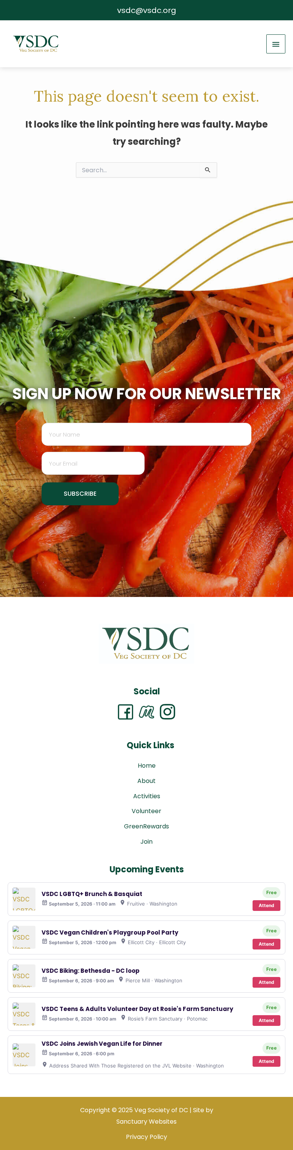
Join (146, 841)
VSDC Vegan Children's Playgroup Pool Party (110, 932)
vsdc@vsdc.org (146, 10)
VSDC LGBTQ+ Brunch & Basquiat (92, 894)
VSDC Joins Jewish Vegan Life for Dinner (102, 1044)
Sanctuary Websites (146, 1121)
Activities (146, 796)
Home (147, 765)
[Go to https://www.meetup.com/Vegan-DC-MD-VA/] (149, 711)
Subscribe (80, 493)
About (146, 780)
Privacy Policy (146, 1136)
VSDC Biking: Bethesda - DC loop (91, 971)
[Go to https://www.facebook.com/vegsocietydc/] (128, 712)
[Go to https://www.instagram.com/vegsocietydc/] (167, 712)
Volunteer (146, 811)
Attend (266, 905)
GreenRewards (146, 826)
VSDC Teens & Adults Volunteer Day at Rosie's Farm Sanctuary (137, 1009)
